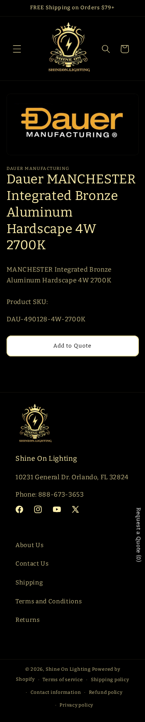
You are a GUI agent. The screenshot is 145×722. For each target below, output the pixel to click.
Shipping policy (110, 679)
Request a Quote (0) (138, 535)
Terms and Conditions (48, 601)
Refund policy (106, 692)
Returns (27, 619)
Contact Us (32, 563)
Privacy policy (76, 705)
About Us (29, 545)
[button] (17, 49)
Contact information (56, 692)
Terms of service (63, 679)
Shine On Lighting (68, 669)
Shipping (29, 582)
